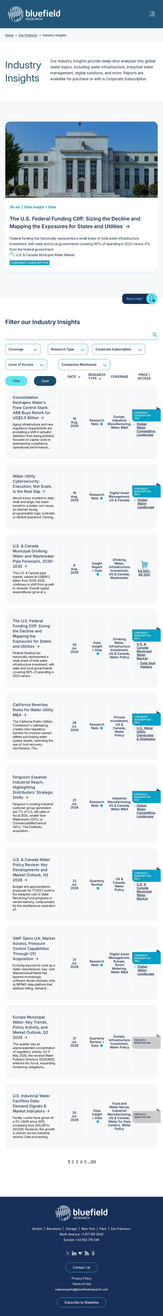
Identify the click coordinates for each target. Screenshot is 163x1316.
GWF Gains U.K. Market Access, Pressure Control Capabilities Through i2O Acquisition (34, 948)
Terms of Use (81, 1284)
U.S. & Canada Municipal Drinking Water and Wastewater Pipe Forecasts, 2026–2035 (33, 556)
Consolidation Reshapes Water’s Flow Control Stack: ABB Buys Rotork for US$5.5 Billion (31, 407)
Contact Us (81, 1267)
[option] (81, 197)
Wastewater (119, 578)
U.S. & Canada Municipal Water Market (45, 255)
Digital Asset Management (119, 495)
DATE (72, 376)
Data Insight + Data (40, 207)
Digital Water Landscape (146, 503)
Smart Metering (119, 966)
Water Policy (119, 657)
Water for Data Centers (119, 1123)
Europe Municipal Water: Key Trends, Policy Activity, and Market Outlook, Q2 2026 (30, 1027)
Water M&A (119, 428)
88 (93, 1161)
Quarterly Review (97, 882)
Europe (119, 417)
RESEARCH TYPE (96, 376)
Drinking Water (119, 561)
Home (9, 35)
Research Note (97, 422)
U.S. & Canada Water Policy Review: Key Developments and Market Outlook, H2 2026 (31, 869)
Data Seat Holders (147, 665)
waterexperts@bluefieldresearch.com (81, 1289)
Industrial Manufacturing (119, 422)
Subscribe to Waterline (81, 1302)
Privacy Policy (81, 1278)
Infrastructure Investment (119, 569)
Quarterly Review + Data (97, 1042)
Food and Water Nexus (119, 1105)
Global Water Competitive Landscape (146, 429)
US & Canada (119, 500)
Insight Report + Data (97, 567)
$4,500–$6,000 (144, 572)
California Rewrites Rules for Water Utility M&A (33, 709)
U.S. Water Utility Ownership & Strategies (146, 733)
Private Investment (119, 719)
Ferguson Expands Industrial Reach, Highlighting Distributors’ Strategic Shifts (33, 787)
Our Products (28, 35)
